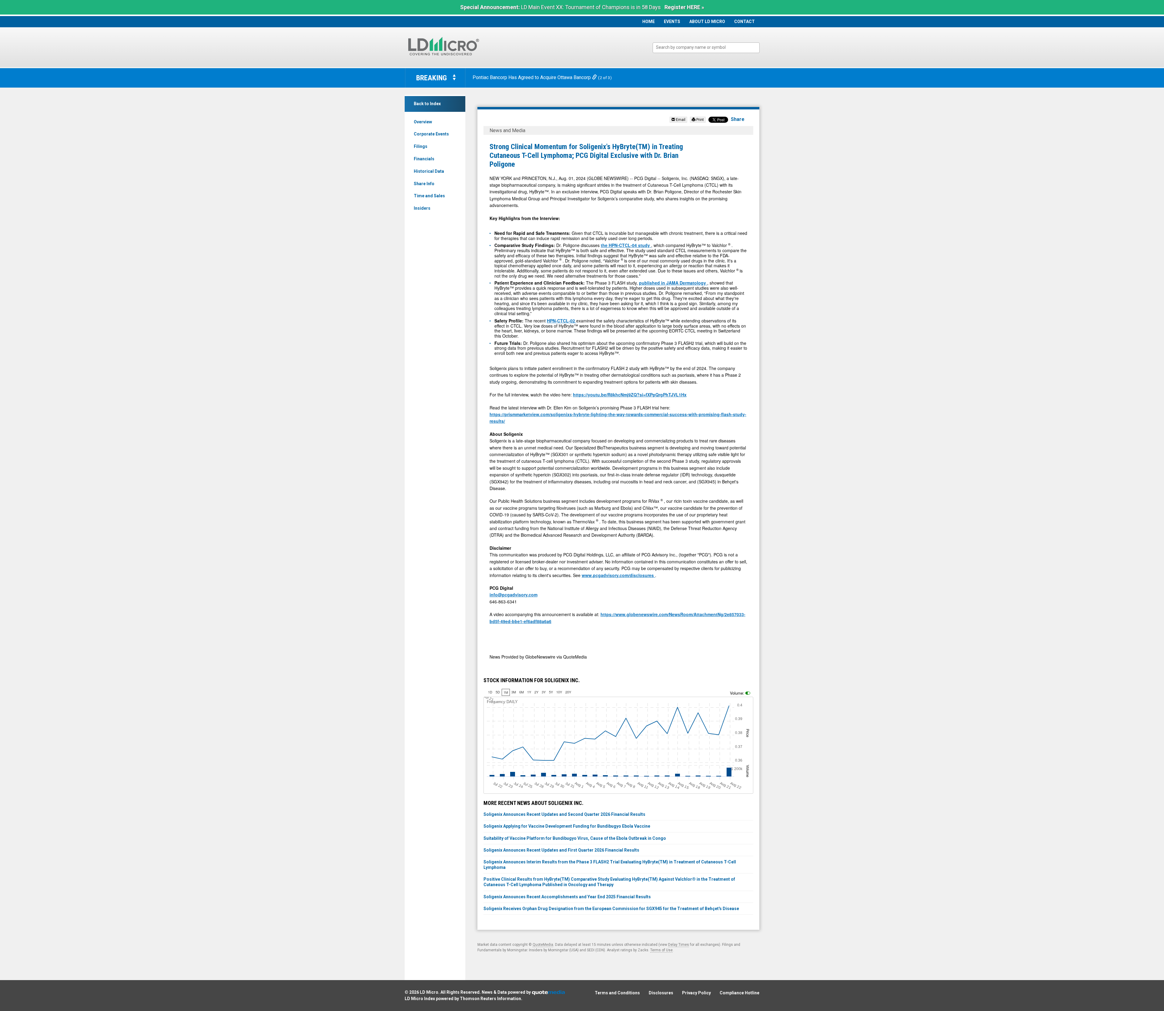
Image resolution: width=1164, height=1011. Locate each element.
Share (737, 119)
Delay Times (678, 945)
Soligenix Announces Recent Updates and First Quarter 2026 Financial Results (561, 850)
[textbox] (709, 47)
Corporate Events (431, 134)
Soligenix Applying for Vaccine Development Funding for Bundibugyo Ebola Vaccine (566, 826)
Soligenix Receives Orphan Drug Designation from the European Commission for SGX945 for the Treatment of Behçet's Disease (611, 908)
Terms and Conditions (617, 992)
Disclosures (661, 992)
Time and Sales (429, 195)
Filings (420, 146)
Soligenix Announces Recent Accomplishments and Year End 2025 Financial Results (567, 896)
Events (672, 21)
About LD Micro (707, 21)
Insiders (422, 208)
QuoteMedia (543, 945)
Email (680, 120)
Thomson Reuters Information (490, 998)
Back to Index (427, 103)
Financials (424, 158)
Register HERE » (684, 7)
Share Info (424, 183)
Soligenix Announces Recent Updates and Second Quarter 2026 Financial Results (564, 814)
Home (648, 21)
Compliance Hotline (739, 992)
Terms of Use (661, 950)
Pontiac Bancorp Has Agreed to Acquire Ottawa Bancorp (532, 77)
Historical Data (429, 171)
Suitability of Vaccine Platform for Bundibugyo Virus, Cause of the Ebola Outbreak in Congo (574, 838)
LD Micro (429, 992)
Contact (744, 21)
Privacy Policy (696, 992)
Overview (423, 121)
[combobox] (706, 47)
